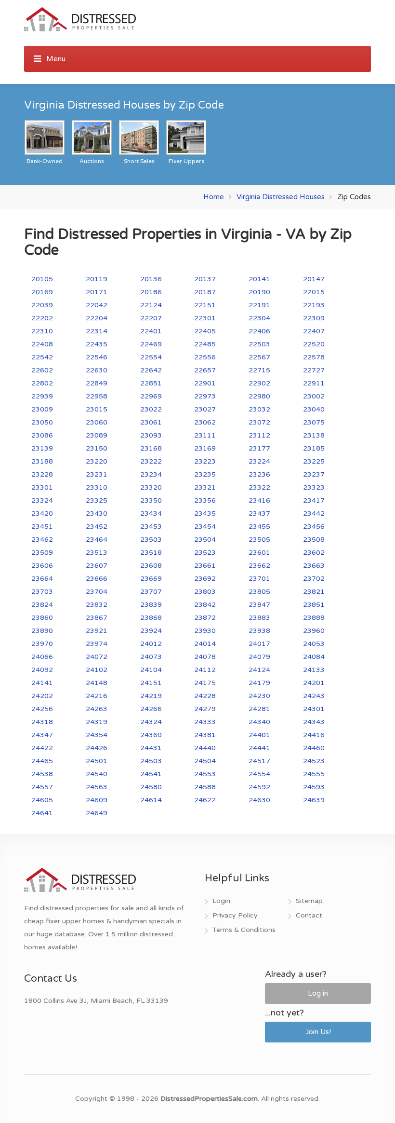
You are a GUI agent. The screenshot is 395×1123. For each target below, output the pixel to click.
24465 (42, 761)
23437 (259, 513)
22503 (259, 344)
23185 (314, 448)
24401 (259, 735)
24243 (314, 696)
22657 (205, 370)
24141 (42, 683)
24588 (205, 787)
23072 (259, 422)
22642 (151, 370)
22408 (42, 344)
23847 (259, 605)
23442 (314, 513)
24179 (259, 683)
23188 (42, 461)
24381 (205, 735)
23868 (151, 618)
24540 (96, 774)
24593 (314, 787)
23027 (205, 409)
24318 (42, 722)
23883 (259, 618)
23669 (151, 579)
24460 (314, 748)
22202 (42, 318)
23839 (151, 605)
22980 (259, 396)
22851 (151, 383)
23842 (205, 605)
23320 (151, 487)
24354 (96, 735)
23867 (96, 618)
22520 (314, 344)
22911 (314, 383)
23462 (42, 539)
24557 (42, 787)
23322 (259, 487)
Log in (318, 993)
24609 (96, 800)
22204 (96, 318)
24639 (314, 800)
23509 (42, 552)
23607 (96, 566)
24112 (205, 670)
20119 (96, 279)
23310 (96, 487)
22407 (314, 331)
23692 (205, 579)
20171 (96, 292)
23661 (205, 566)
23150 (96, 448)
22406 (259, 331)
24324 (151, 722)
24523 (314, 761)
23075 (314, 422)
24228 (205, 696)
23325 (96, 500)
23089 (96, 435)
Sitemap (309, 901)
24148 (96, 683)
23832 (96, 605)
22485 (205, 344)
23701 (259, 579)
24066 (42, 657)
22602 (42, 370)
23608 (151, 566)
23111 (205, 435)
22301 (205, 318)
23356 (205, 500)
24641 (42, 813)
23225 (314, 461)
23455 (259, 526)
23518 (151, 552)
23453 (151, 526)
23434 (151, 513)
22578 (314, 357)
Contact (309, 915)
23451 (42, 526)
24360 (151, 735)
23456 (314, 526)
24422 (42, 748)
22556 (205, 357)
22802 (42, 383)
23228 (42, 474)
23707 (151, 592)
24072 (96, 657)
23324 (42, 500)
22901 (205, 383)
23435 (205, 513)
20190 (259, 292)
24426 (96, 748)
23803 (205, 592)
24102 (96, 670)
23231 (96, 474)
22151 (205, 305)
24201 (314, 683)
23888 (314, 618)
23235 (205, 474)
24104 (151, 670)
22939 (42, 396)
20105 (42, 279)
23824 (42, 605)
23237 (314, 474)
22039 (42, 305)
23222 (151, 461)
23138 (314, 435)
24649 (96, 813)
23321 (205, 487)
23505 (259, 539)
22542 (42, 357)
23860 (42, 618)
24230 (259, 696)
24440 (205, 748)
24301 (314, 709)
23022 (151, 409)
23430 (96, 513)
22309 (314, 318)
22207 (151, 318)
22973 (205, 396)
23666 (96, 579)
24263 (96, 709)
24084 (314, 657)
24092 (42, 670)
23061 (151, 422)
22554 (151, 357)
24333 (205, 722)
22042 (96, 305)
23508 (314, 539)
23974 (96, 644)
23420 (42, 513)
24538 (42, 774)
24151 (151, 683)
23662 (259, 566)
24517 (259, 761)
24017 (259, 644)
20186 (151, 292)
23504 (205, 539)
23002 (314, 396)
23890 (42, 631)
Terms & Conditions (244, 930)
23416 (259, 500)
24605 (42, 800)
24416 (314, 735)
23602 (314, 552)
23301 (42, 487)
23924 (151, 631)
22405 (205, 331)
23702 (314, 579)
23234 (151, 474)
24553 (205, 774)
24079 (259, 657)
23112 (259, 435)
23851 (314, 605)
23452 (96, 526)
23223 (205, 461)
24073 (151, 657)
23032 (259, 409)
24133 (314, 670)
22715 (259, 370)
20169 (42, 292)
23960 (314, 631)
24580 (151, 787)
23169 (205, 448)
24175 (205, 683)
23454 (205, 526)
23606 (42, 566)
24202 (42, 696)
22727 (314, 370)
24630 (259, 800)
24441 (259, 748)
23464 (96, 539)
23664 (42, 579)
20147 (314, 279)
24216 (96, 696)
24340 (259, 722)
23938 (259, 631)
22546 (96, 357)
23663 (314, 566)
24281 (259, 709)
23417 (314, 500)
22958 (96, 396)
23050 (42, 422)
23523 (205, 552)
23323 (314, 487)
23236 (259, 474)
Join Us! (318, 1031)
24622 (205, 800)
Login (221, 901)
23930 (205, 631)
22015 (314, 292)
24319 (96, 722)
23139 (42, 448)
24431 (151, 748)
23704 (96, 592)
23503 (151, 539)
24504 (205, 761)
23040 (314, 409)
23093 (151, 435)
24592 (259, 787)
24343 (314, 722)
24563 (96, 787)
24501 (96, 761)
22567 (259, 357)
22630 (96, 370)
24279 (205, 709)
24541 (151, 774)
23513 (96, 552)
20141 (259, 279)
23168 (151, 448)
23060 (96, 422)
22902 (259, 383)
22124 (151, 305)
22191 (259, 305)
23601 (259, 552)
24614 (151, 800)
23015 (96, 409)
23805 (259, 592)
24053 (314, 644)
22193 (314, 305)
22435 (96, 344)
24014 (205, 644)
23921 (96, 631)
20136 (151, 279)
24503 (151, 761)
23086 (42, 435)
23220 (96, 461)
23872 (205, 618)
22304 (259, 318)
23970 (42, 644)
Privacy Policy (235, 915)
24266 (151, 709)
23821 (314, 592)
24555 (314, 774)
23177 (259, 448)
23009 (42, 409)
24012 (151, 644)
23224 (259, 461)
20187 (205, 292)
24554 (259, 774)
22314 (96, 331)
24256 (42, 709)
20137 (205, 279)
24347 (42, 735)
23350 (151, 500)
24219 (151, 696)
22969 (151, 396)
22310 (42, 331)
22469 (151, 344)
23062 (205, 422)
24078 (205, 657)
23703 (42, 592)
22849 (96, 383)
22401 (151, 331)
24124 (259, 670)
